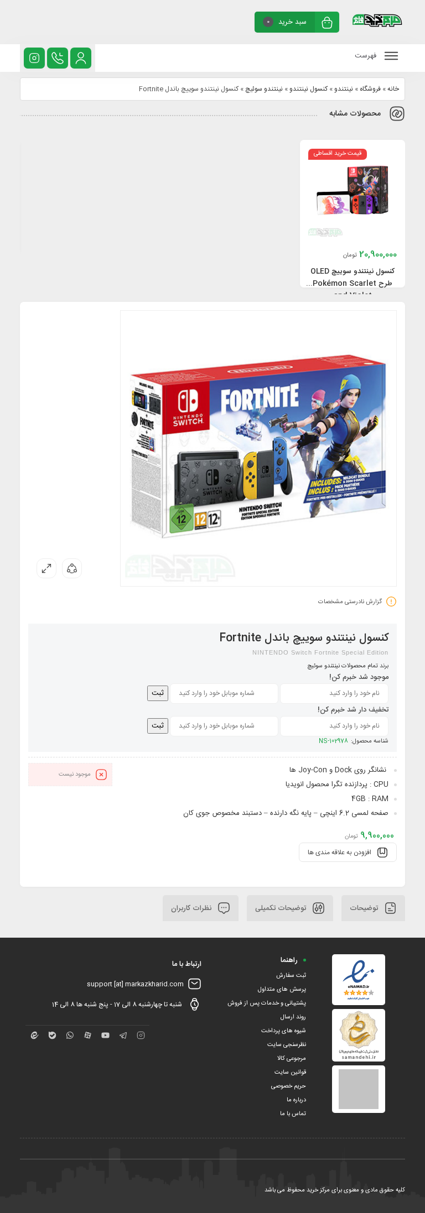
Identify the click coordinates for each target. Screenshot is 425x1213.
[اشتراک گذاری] (72, 568)
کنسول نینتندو (308, 89)
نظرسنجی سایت (286, 1045)
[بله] (52, 1035)
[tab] (373, 908)
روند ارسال (293, 1017)
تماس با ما (293, 1114)
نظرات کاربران (192, 908)
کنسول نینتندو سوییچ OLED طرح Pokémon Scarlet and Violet (352, 283)
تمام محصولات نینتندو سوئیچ (342, 666)
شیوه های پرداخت (283, 1031)
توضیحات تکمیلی (281, 908)
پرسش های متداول (282, 990)
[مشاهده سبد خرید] (327, 23)
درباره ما (296, 1100)
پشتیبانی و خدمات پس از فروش (266, 1003)
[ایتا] (34, 1035)
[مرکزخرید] (377, 22)
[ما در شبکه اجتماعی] (34, 58)
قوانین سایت (290, 1073)
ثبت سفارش (291, 976)
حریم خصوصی (288, 1086)
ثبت (158, 693)
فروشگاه (370, 89)
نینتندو (343, 89)
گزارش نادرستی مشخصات (350, 602)
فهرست (367, 56)
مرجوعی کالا (291, 1059)
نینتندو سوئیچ (264, 89)
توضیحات (365, 908)
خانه (393, 89)
